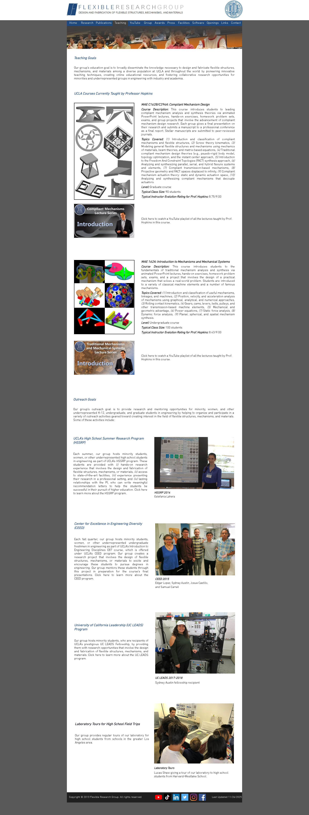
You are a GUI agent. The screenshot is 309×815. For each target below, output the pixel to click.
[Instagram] (193, 797)
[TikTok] (167, 797)
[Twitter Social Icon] (184, 797)
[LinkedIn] (176, 797)
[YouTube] (158, 797)
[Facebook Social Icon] (202, 797)
